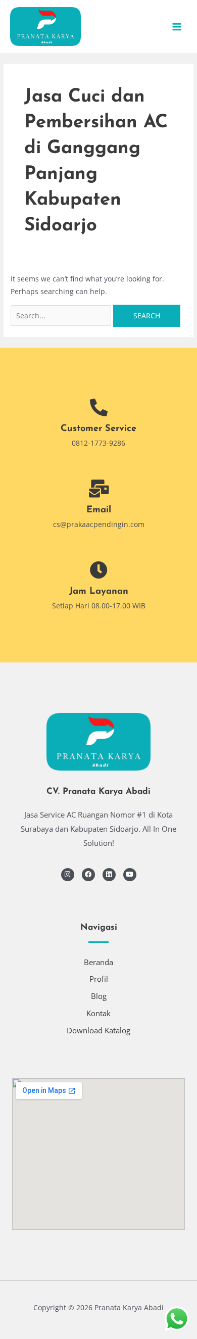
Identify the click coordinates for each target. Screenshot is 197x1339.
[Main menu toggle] (177, 26)
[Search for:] (62, 315)
